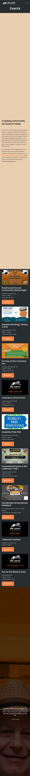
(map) (11, 297)
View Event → (8, 302)
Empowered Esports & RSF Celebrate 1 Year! (14, 467)
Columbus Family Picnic (13, 397)
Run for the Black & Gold (13, 572)
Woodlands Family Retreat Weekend (15, 504)
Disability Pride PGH (11, 432)
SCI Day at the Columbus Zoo (14, 362)
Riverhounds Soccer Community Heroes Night (14, 289)
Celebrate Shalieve (11, 539)
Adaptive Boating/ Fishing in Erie (14, 325)
